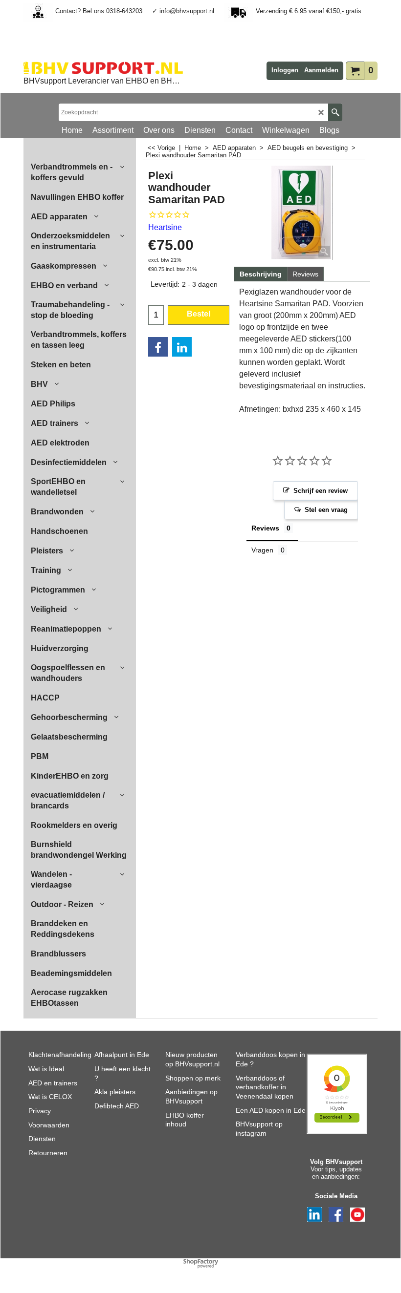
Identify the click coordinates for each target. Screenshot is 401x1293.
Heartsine (165, 227)
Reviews (305, 274)
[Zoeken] (335, 112)
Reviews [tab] (265, 528)
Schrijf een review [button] (320, 490)
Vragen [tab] (262, 550)
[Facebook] (158, 347)
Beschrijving (261, 274)
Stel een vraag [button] (326, 509)
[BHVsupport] (103, 68)
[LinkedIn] (182, 347)
